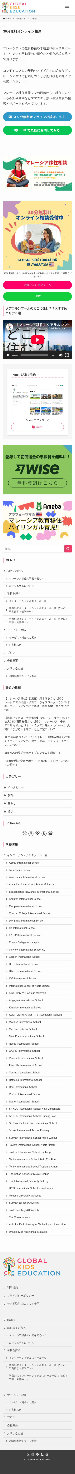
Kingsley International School (25, 1007)
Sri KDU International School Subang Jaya (32, 1116)
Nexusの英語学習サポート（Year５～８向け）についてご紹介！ (36, 762)
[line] (37, 833)
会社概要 (12, 660)
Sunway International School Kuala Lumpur (33, 1138)
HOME (11, 1319)
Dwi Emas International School (26, 920)
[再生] (8, 355)
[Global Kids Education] (18, 7)
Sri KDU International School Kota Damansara (34, 1108)
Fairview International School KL (27, 949)
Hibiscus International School (25, 971)
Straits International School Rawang (29, 1130)
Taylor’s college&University (24, 1210)
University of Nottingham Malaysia (28, 1232)
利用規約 (12, 1287)
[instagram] (30, 833)
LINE (38, 296)
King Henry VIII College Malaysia (27, 993)
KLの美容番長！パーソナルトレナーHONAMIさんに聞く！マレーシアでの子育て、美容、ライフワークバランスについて (37, 741)
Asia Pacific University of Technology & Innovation (37, 1224)
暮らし (12, 803)
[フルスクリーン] (67, 355)
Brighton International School (25, 899)
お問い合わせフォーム (37, 285)
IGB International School (22, 978)
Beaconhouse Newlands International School (34, 892)
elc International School (22, 928)
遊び (10, 811)
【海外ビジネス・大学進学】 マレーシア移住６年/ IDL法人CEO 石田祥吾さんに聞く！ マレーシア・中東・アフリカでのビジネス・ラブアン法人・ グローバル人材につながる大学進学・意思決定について (37, 723)
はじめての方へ (16, 1327)
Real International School (23, 1087)
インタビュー (16, 787)
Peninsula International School (26, 1058)
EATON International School (24, 935)
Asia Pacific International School (27, 877)
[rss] (44, 833)
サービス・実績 (16, 630)
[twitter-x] (24, 833)
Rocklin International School (24, 1094)
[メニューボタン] (67, 7)
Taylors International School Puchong (30, 1152)
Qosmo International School (24, 1072)
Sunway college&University (24, 1203)
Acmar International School (24, 863)
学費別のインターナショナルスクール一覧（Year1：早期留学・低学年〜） (38, 610)
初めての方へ (15, 570)
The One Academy (19, 1217)
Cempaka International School (25, 906)
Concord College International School (29, 913)
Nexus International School (24, 1043)
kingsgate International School (26, 1000)
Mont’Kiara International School (26, 1036)
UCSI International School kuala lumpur (31, 1188)
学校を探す (14, 593)
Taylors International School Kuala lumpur (32, 1145)
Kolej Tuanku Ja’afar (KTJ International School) (35, 1014)
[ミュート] (61, 355)
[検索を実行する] (68, 548)
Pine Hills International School (25, 1065)
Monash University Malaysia (25, 1195)
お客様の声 (15, 644)
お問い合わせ (15, 668)
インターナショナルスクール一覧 (28, 601)
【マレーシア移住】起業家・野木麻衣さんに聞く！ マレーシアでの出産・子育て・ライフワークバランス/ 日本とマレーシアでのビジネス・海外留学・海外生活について (37, 704)
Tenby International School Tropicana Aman (33, 1166)
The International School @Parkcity (29, 1181)
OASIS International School (24, 1051)
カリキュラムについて (21, 585)
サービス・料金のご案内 (23, 637)
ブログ (11, 652)
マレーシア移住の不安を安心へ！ (28, 578)
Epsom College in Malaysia (24, 942)
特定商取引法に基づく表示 (23, 1303)
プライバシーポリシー (20, 1295)
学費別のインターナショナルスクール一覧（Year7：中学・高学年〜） (38, 621)
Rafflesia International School (25, 1080)
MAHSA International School (25, 1022)
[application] (37, 339)
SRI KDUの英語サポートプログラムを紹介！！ (32, 752)
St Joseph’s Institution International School (33, 1123)
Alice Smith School (19, 870)
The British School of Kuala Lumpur (29, 1174)
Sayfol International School (24, 1101)
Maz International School (23, 1029)
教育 (10, 795)
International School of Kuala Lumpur (29, 986)
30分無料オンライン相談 (23, 676)
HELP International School (23, 964)
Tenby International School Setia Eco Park (32, 1159)
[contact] (50, 833)
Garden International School (24, 957)
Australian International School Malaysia (31, 884)
